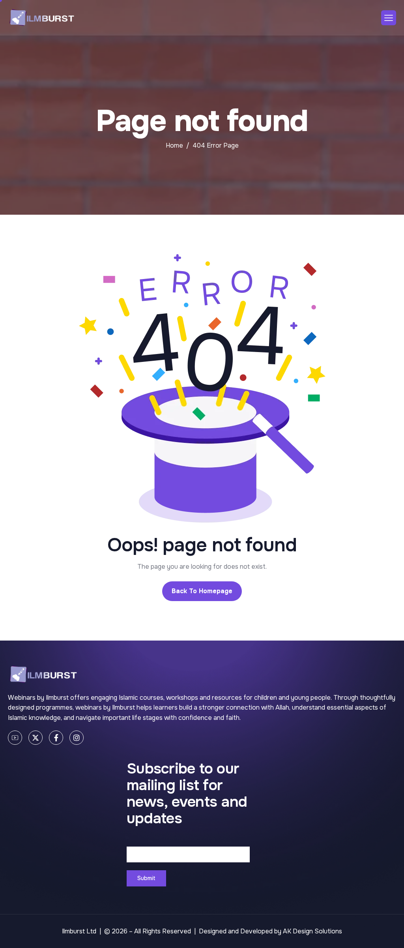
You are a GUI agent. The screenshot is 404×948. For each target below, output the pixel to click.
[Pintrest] (15, 738)
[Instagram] (76, 738)
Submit (146, 878)
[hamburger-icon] (388, 17)
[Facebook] (56, 738)
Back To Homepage (202, 591)
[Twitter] (35, 738)
